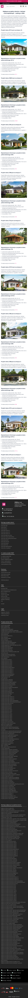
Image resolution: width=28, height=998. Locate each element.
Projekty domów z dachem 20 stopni (8, 753)
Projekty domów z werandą (6, 772)
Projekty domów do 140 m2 (6, 717)
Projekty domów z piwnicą (6, 688)
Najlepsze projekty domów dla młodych (9, 944)
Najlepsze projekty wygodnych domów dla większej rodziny (13, 826)
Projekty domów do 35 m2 (6, 706)
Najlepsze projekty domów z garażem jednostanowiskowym (13, 910)
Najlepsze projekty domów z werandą (9, 947)
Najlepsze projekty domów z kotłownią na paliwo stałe (12, 833)
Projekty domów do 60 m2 (6, 708)
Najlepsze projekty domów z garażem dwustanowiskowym (13, 911)
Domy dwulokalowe (5, 657)
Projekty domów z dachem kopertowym (9, 752)
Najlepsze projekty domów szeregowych (9, 922)
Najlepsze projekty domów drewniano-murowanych (11, 945)
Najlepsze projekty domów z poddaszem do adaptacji (12, 952)
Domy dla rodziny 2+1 (5, 530)
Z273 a (16, 451)
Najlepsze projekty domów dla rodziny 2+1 (10, 877)
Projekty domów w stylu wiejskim (8, 761)
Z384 (16, 216)
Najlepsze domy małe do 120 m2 (7, 809)
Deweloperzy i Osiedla (5, 577)
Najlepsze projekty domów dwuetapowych (10, 912)
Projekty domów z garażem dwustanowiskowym (11, 732)
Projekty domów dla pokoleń (7, 647)
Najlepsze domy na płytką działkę (8, 923)
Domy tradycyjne (4, 639)
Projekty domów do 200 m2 (6, 664)
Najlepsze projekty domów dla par (8, 828)
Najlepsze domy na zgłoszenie (7, 808)
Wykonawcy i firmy (5, 575)
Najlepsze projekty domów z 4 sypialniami (9, 929)
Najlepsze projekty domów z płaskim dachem (10, 865)
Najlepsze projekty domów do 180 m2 (8, 895)
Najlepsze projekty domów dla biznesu (9, 832)
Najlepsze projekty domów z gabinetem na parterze (11, 914)
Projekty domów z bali (5, 676)
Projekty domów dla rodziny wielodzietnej (9, 700)
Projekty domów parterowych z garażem (9, 756)
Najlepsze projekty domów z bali (7, 857)
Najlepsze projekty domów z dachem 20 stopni (10, 928)
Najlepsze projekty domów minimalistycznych (10, 943)
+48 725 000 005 (10, 516)
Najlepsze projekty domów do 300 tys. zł (9, 854)
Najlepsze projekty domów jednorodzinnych (10, 836)
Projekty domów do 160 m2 (6, 719)
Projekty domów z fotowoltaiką (7, 760)
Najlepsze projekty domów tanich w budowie (10, 863)
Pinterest (19, 972)
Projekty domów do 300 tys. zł (7, 672)
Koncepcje (3, 729)
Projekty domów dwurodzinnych (7, 782)
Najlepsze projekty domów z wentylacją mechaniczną (12, 918)
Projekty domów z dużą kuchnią (7, 786)
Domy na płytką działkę (6, 744)
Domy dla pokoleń (5, 540)
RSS (5, 970)
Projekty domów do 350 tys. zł (7, 793)
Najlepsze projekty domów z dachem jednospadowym (12, 953)
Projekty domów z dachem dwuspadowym (9, 727)
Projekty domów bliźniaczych (7, 741)
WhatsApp (9, 980)
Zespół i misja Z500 (5, 594)
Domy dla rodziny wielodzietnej (7, 536)
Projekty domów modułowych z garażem (9, 797)
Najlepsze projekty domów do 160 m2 (8, 899)
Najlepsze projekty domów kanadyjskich (9, 855)
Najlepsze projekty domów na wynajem (9, 941)
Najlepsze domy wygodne (6, 840)
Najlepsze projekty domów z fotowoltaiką (9, 935)
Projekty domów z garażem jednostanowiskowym (11, 731)
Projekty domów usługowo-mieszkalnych (9, 687)
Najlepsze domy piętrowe (6, 813)
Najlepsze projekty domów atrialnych (8, 871)
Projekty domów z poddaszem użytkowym (9, 630)
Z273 (16, 497)
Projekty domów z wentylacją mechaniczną (10, 739)
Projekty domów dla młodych (7, 769)
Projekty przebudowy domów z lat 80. (8, 773)
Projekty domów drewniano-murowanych (9, 770)
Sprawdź (19, 1)
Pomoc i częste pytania (5, 561)
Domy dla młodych (5, 543)
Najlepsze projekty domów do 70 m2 (8, 892)
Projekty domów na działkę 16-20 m (8, 655)
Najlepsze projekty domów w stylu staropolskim (11, 939)
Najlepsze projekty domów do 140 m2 (8, 898)
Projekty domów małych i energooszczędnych (10, 774)
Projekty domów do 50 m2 (6, 707)
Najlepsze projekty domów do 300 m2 (8, 847)
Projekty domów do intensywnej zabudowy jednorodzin (12, 784)
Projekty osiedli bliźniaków (6, 641)
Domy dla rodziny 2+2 (5, 532)
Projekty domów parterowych (7, 629)
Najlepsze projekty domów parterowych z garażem (11, 931)
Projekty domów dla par (6, 646)
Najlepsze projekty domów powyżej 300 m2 (10, 849)
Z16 (15, 263)
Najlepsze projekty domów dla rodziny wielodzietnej (12, 881)
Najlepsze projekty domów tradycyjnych (9, 821)
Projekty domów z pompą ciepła (7, 740)
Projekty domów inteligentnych (7, 692)
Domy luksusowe (4, 653)
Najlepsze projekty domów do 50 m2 (8, 887)
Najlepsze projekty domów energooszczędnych (11, 862)
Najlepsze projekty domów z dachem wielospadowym (12, 926)
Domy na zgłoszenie (5, 626)
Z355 (16, 168)
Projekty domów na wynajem (7, 766)
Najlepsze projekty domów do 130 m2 (8, 896)
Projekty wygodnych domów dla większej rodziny (11, 645)
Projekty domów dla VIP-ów (6, 649)
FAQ (2, 601)
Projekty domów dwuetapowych (7, 733)
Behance (18, 975)
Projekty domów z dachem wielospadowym (10, 751)
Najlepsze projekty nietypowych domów (9, 951)
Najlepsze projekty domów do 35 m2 (8, 886)
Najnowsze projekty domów (7, 724)
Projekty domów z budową (6, 780)
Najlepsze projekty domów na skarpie (9, 866)
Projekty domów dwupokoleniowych (8, 736)
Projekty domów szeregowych (7, 743)
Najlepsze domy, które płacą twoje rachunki (10, 838)
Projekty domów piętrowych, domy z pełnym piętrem (11, 631)
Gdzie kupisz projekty (5, 574)
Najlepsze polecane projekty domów (8, 904)
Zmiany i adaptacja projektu (7, 559)
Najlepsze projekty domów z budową (8, 955)
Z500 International (5, 580)
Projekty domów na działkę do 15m (8, 785)
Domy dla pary (4, 528)
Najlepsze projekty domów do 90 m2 (8, 885)
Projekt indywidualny (5, 598)
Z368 (16, 404)
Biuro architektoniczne (5, 591)
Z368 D (16, 120)
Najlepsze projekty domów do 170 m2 (8, 890)
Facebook (9, 972)
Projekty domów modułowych (7, 757)
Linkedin (8, 978)
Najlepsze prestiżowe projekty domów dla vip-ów (11, 830)
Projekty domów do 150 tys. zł (7, 668)
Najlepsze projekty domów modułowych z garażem (11, 963)
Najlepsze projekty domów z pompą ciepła (9, 919)
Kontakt (2, 603)
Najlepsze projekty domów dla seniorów (9, 883)
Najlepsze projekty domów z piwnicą (8, 869)
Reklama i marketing (5, 599)
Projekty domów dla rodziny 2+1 (7, 696)
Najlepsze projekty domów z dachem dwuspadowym (12, 906)
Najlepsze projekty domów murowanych (9, 956)
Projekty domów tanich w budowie (8, 683)
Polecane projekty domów (6, 725)
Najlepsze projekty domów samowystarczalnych (11, 940)
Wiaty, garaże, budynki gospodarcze (8, 747)
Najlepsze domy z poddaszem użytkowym (9, 812)
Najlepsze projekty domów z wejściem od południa (11, 924)
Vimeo (22, 970)
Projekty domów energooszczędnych (8, 682)
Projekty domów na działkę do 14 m (8, 789)
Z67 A (16, 74)
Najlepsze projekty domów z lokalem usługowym (11, 933)
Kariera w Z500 (4, 596)
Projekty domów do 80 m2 (6, 659)
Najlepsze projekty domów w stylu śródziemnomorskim (12, 937)
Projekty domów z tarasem (6, 690)
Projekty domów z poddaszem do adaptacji (10, 777)
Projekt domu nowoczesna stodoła (8, 723)
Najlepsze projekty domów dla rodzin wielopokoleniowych (13, 882)
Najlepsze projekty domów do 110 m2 (8, 894)
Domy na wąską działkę (6, 638)
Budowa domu (4, 593)
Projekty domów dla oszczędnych (8, 643)
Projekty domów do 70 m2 (6, 712)
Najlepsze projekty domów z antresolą (9, 859)
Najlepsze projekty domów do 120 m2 (8, 844)
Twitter (8, 975)
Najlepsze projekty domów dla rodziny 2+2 (10, 878)
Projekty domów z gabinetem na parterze (9, 735)
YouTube (14, 970)
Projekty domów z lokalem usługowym (9, 758)
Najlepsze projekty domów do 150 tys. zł (9, 850)
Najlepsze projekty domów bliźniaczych (9, 920)
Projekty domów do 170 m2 (6, 709)
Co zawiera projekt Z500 (6, 556)
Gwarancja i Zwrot (5, 615)
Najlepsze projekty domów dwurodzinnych (10, 957)
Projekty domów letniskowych (7, 721)
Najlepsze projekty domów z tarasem (8, 870)
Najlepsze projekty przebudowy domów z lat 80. (11, 948)
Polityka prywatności (5, 613)
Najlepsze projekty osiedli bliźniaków (8, 822)
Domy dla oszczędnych (6, 548)
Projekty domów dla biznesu (7, 650)
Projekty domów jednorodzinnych (8, 654)
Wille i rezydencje (4, 745)
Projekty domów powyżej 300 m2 (7, 667)
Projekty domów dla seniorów (7, 703)
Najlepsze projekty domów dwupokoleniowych (10, 915)
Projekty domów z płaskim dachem (8, 684)
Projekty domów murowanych (7, 781)
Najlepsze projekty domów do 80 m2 (8, 841)
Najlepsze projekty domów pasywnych (9, 861)
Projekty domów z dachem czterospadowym (10, 728)
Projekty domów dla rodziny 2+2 (7, 698)
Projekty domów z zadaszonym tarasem (9, 791)
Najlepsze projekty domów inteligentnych (9, 873)
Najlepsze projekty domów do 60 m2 (8, 889)
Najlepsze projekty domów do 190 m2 (8, 891)
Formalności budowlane (6, 562)
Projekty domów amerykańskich (7, 674)
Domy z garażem (4, 637)
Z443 (16, 357)
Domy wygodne (4, 658)
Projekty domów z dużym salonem (8, 788)
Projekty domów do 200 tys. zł (7, 670)
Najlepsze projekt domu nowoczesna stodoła (10, 903)
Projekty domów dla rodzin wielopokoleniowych (11, 702)
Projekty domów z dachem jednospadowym (10, 778)
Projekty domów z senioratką (7, 737)
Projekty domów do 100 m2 (6, 661)
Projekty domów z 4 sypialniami (7, 754)
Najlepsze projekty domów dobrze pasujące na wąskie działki (13, 820)
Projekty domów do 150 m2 (6, 663)
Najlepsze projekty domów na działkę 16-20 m (10, 837)
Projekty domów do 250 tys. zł (7, 671)
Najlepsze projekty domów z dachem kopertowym (11, 927)
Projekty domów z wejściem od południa (9, 749)
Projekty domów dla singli (6, 694)
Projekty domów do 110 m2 (6, 713)
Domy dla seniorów (5, 541)
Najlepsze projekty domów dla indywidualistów (10, 824)
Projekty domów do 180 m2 (6, 715)
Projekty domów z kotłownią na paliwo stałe (10, 651)
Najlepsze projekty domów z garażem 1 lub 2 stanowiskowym (13, 818)
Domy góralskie (4, 678)
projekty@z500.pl (8, 512)
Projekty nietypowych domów (7, 776)
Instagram (19, 978)
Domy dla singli (4, 525)
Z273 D (16, 309)
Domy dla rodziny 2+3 (5, 533)
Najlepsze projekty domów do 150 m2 (8, 845)
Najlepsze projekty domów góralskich (9, 858)
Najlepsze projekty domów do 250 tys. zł (9, 853)
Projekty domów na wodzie (6, 720)
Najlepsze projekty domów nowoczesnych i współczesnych (13, 814)
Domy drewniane (4, 634)
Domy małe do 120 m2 (5, 627)
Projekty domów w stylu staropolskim (8, 764)
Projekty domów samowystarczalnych (9, 765)
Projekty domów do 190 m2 (6, 711)
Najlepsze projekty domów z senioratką (9, 916)
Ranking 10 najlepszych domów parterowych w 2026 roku (13, 810)
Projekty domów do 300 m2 (6, 666)
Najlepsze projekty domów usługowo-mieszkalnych (11, 867)
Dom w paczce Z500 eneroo (6, 635)
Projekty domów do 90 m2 (6, 704)
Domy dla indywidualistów (6, 546)
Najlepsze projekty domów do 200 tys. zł (9, 851)
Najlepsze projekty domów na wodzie (9, 900)
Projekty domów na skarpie (6, 686)
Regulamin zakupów (5, 612)
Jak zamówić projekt (5, 558)
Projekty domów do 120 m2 (6, 662)
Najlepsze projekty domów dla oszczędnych (10, 825)
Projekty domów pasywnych (7, 680)
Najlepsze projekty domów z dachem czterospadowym (12, 907)
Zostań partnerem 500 (5, 572)
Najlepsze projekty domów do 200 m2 (8, 846)
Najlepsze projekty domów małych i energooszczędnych (12, 949)
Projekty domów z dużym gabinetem (8, 790)
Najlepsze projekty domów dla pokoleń (9, 829)
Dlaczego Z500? (4, 588)
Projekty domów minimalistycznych (8, 768)
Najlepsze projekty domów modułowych (9, 932)
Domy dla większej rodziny (6, 535)
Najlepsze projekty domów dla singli (8, 874)
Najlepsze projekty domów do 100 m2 (8, 842)
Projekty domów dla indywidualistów (8, 642)
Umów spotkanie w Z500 (6, 564)
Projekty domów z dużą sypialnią (7, 798)
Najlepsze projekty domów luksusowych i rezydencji (12, 834)
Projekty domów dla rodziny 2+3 (7, 699)
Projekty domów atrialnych (6, 691)
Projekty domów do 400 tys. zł (7, 794)
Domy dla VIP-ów (4, 544)
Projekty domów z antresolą (7, 679)
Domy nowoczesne (5, 633)
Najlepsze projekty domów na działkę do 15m (10, 961)
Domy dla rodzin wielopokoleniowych (8, 538)
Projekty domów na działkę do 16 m (8, 796)
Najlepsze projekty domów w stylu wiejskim (10, 936)
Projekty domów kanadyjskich (7, 675)
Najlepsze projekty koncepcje (7, 908)
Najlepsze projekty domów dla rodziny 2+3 (10, 879)
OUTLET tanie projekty (5, 625)
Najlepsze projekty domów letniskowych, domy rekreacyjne (13, 902)
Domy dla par (4, 527)
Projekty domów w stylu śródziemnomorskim (10, 762)
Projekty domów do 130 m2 (6, 716)
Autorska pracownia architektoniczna (8, 590)
